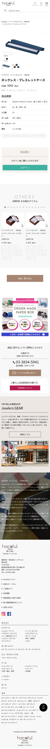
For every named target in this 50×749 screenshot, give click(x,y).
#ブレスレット (22, 701)
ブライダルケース (31, 633)
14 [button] (44, 207)
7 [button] (23, 207)
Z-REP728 (29, 239)
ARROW (26, 75)
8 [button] (26, 207)
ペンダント (6, 136)
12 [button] (38, 207)
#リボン (20, 716)
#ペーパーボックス (7, 707)
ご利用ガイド (8, 588)
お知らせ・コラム (9, 584)
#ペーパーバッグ (28, 707)
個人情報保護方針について (12, 602)
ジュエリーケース (8, 631)
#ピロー (27, 713)
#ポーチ (14, 698)
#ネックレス (32, 698)
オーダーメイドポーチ (33, 649)
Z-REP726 (5, 239)
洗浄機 (28, 671)
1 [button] (5, 207)
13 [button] (41, 207)
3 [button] (11, 207)
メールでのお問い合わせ (26, 373)
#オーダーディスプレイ (9, 716)
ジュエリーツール (31, 666)
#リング (39, 698)
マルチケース (6, 258)
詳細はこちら (25, 434)
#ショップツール (22, 710)
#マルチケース (14, 719)
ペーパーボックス (16, 75)
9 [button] (29, 207)
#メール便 (18, 707)
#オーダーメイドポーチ (9, 723)
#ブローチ (36, 701)
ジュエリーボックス (8, 638)
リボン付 (18, 254)
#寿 (32, 713)
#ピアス (4, 701)
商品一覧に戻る (25, 278)
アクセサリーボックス (9, 633)
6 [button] (20, 207)
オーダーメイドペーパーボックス (13, 649)
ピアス (19, 251)
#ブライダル (19, 713)
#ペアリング (12, 701)
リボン (28, 641)
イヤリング (5, 247)
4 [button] (14, 207)
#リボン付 (4, 719)
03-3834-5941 (27, 362)
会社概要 (6, 593)
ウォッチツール (7, 669)
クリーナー (29, 669)
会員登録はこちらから (25, 388)
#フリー (14, 704)
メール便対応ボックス (9, 636)
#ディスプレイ (6, 698)
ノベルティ (5, 679)
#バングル (22, 704)
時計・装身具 (30, 638)
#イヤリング (23, 698)
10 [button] (32, 207)
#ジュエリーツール (7, 713)
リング (13, 251)
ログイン (25, 167)
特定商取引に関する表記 (12, 598)
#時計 (30, 701)
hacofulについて (9, 579)
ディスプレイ (6, 641)
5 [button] (17, 207)
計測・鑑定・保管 (8, 671)
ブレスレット (27, 136)
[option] (13, 236)
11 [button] (35, 207)
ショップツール (7, 666)
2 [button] (8, 207)
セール (4, 688)
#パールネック (6, 704)
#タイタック (31, 704)
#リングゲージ (33, 710)
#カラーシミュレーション (32, 716)
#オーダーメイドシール (27, 719)
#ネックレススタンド (8, 710)
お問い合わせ (8, 607)
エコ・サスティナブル (9, 658)
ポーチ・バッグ (31, 636)
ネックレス (16, 136)
